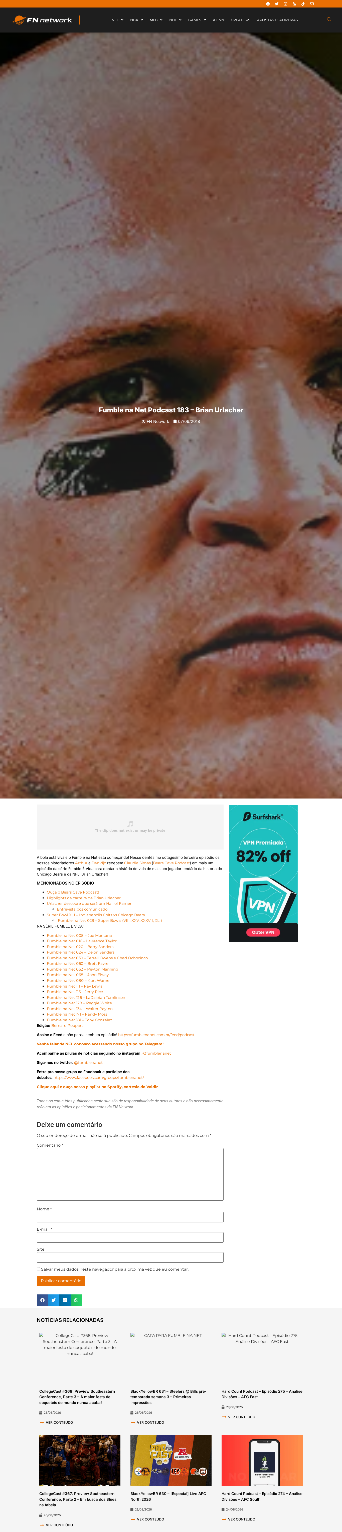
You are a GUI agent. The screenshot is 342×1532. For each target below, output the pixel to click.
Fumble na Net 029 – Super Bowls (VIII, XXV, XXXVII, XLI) (110, 920)
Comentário (50, 1145)
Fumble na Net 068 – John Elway (78, 974)
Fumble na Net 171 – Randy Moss (77, 1014)
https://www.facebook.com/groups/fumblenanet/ (99, 1077)
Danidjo (99, 863)
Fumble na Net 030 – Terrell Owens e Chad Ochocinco (97, 958)
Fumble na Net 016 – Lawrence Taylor (82, 941)
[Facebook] (268, 4)
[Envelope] (311, 4)
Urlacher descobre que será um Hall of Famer (89, 903)
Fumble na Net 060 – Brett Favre (77, 963)
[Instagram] (285, 4)
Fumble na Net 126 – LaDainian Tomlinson (86, 997)
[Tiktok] (303, 4)
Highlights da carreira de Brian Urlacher (84, 898)
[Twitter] (276, 4)
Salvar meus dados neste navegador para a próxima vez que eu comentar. (115, 1269)
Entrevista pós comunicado (82, 909)
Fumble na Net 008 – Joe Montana (79, 935)
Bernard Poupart (67, 1025)
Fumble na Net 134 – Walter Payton (80, 1008)
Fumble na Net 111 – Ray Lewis (74, 986)
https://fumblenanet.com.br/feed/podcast (156, 1034)
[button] (42, 1300)
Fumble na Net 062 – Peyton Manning (82, 969)
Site (41, 1249)
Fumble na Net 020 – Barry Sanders (80, 946)
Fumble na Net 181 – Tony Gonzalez (79, 1020)
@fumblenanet (156, 1053)
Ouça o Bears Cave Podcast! (73, 892)
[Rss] (294, 4)
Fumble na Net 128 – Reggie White (79, 1003)
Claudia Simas (137, 863)
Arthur (81, 863)
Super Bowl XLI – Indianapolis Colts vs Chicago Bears (96, 915)
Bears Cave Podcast (171, 863)
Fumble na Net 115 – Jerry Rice (75, 991)
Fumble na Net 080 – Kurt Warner (79, 980)
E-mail (44, 1229)
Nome (44, 1209)
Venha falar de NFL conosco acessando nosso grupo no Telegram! (100, 1044)
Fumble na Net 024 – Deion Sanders (80, 952)
